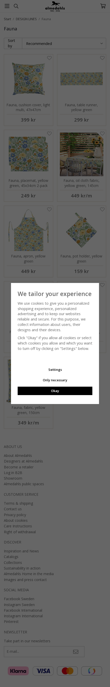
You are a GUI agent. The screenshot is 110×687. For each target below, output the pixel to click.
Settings (55, 369)
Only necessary (55, 380)
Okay (55, 390)
